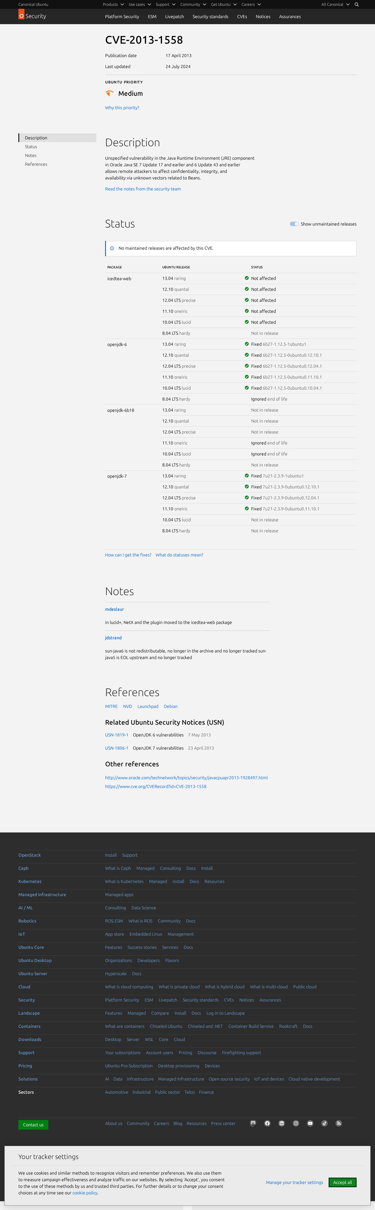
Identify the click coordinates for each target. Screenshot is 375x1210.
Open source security (229, 1078)
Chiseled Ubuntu (166, 1026)
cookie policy (84, 1192)
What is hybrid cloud (225, 986)
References (36, 164)
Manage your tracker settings (294, 1182)
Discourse (207, 1052)
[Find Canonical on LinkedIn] (282, 1124)
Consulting (170, 868)
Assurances (290, 16)
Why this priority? (122, 107)
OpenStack (29, 854)
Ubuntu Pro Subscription (129, 1065)
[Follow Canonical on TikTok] (325, 1124)
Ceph (23, 868)
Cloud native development (314, 1078)
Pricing (185, 1052)
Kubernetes (29, 881)
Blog (177, 1123)
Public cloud (305, 986)
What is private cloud (179, 986)
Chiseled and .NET (205, 1026)
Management (181, 934)
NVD (127, 706)
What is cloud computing (129, 986)
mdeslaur (114, 609)
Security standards (210, 16)
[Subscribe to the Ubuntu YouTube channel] (311, 1124)
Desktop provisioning (178, 1065)
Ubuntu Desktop (35, 960)
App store (114, 934)
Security (26, 999)
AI (107, 1078)
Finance (206, 1092)
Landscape (29, 1013)
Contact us (33, 1124)
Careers (161, 1123)
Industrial (142, 1092)
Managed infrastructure (42, 894)
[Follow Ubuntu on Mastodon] (254, 1124)
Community (169, 920)
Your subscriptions (123, 1052)
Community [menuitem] (190, 4)
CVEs (242, 16)
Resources (215, 881)
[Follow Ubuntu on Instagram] (297, 1124)
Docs (191, 868)
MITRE (111, 706)
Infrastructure (140, 1078)
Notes (31, 155)
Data (117, 1078)
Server (133, 1039)
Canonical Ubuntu (33, 4)
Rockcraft (288, 1026)
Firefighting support (241, 1052)
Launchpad (148, 706)
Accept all (342, 1182)
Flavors (172, 960)
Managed (145, 868)
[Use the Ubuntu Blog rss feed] (339, 1124)
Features (113, 947)
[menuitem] (335, 4)
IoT (21, 934)
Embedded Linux (146, 934)
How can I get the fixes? (128, 554)
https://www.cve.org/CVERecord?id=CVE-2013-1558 (155, 786)
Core (163, 1039)
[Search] (356, 4)
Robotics (27, 920)
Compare (160, 1013)
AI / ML (25, 907)
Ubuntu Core (31, 947)
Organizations (118, 960)
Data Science (143, 907)
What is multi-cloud (269, 986)
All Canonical (332, 4)
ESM (152, 16)
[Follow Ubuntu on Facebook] (268, 1124)
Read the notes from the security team (143, 188)
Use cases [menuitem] (137, 4)
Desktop (113, 1039)
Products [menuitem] (110, 4)
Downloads (29, 1039)
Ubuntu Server (32, 973)
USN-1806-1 (116, 747)
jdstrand (113, 637)
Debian (171, 706)
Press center (223, 1123)
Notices (263, 16)
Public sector (167, 1092)
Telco (189, 1092)
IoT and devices (269, 1078)
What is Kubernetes (124, 881)
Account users (159, 1052)
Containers (29, 1026)
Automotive (116, 1092)
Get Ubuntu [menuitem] (221, 4)
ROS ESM (114, 920)
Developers (149, 960)
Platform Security (122, 16)
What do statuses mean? (179, 554)
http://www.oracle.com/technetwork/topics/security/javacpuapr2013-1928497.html (186, 777)
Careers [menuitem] (248, 4)
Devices (212, 1065)
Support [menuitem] (162, 4)
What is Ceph (118, 868)
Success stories (142, 947)
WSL (149, 1039)
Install (111, 854)
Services (170, 947)
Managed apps (119, 894)
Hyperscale (116, 973)
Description (36, 137)
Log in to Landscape (225, 1013)
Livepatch (174, 16)
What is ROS (140, 920)
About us (113, 1123)
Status (31, 146)
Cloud (24, 986)
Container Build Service (251, 1026)
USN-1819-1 (116, 734)
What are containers (124, 1026)
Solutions (28, 1078)
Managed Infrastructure (181, 1078)
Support (130, 854)
